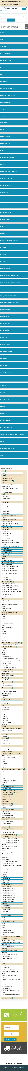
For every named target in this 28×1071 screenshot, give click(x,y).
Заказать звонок (10, 1039)
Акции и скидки (10, 1063)
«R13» (22, 1067)
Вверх (26, 27)
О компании (19, 1063)
